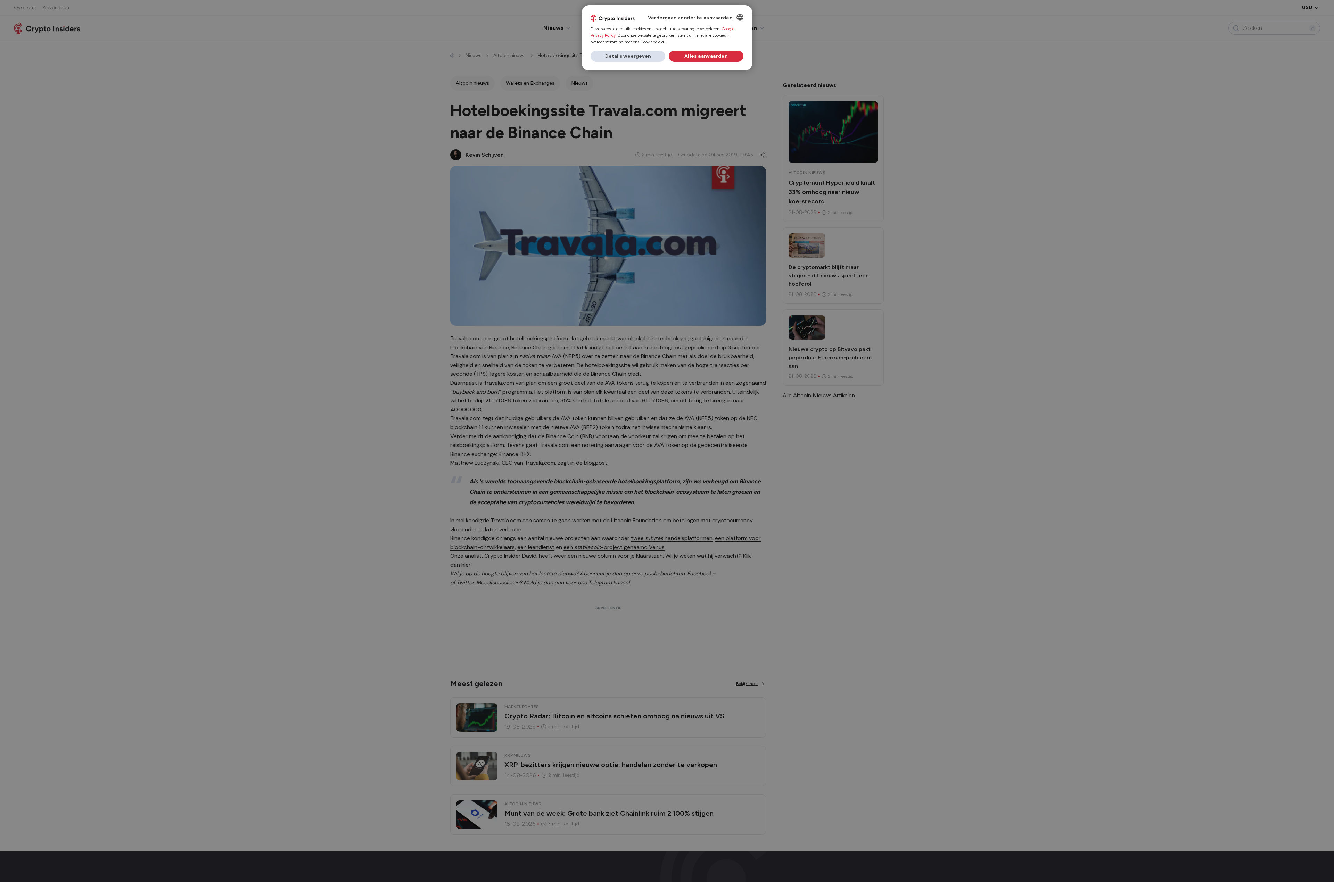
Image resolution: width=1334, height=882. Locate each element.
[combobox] (739, 17)
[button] (628, 56)
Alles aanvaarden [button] (706, 56)
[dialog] (667, 37)
